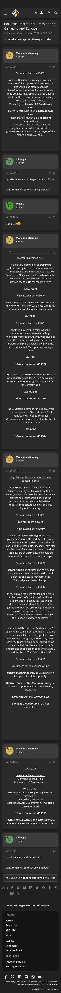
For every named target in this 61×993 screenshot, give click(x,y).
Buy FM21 (11, 929)
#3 (54, 217)
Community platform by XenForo (31, 981)
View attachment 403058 (30, 587)
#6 (54, 762)
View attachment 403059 (30, 563)
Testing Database (16, 966)
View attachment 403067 (30, 398)
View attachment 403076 (30, 295)
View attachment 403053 (30, 775)
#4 (54, 251)
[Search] (55, 13)
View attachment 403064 (30, 436)
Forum (9, 920)
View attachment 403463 (30, 73)
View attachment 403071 (30, 364)
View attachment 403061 (30, 515)
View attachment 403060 (30, 528)
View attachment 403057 (30, 659)
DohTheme (52, 989)
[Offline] (7, 52)
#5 (54, 470)
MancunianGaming (16, 33)
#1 (54, 67)
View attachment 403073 (30, 323)
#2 (54, 173)
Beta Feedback (14, 950)
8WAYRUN (53, 984)
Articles (10, 941)
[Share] (49, 67)
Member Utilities (24, 984)
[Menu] (6, 13)
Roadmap (11, 945)
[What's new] (49, 13)
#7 (54, 851)
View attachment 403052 (30, 813)
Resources (11, 925)
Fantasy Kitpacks (15, 961)
